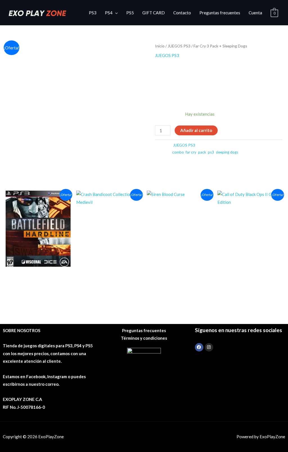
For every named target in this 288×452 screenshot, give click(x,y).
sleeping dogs (227, 152)
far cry (191, 152)
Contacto (182, 12)
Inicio (160, 46)
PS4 (108, 12)
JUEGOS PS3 (179, 46)
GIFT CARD (153, 12)
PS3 (92, 12)
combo (178, 152)
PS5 (130, 12)
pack (202, 152)
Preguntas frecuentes (219, 12)
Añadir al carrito (196, 130)
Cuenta (255, 12)
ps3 (211, 152)
